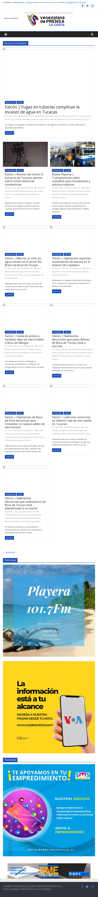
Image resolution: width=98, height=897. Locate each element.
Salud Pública (36, 521)
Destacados (10, 102)
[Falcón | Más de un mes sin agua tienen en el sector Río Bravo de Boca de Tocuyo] (25, 227)
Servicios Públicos (75, 119)
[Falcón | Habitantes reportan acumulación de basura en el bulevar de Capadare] (72, 227)
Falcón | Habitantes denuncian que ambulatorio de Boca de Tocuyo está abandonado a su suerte (25, 503)
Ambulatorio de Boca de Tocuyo (16, 515)
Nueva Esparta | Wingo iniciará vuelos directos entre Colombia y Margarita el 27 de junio (49, 2)
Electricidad (34, 437)
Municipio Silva (62, 119)
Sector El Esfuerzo (19, 194)
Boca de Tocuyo (17, 272)
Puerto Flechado (73, 434)
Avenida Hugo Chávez (46, 116)
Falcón (46, 119)
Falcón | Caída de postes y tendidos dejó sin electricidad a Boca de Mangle (24, 339)
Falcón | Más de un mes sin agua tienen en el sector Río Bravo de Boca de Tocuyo (23, 261)
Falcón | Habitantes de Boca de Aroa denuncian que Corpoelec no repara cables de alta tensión (25, 422)
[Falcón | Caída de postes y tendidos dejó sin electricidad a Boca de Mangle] (25, 305)
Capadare (55, 272)
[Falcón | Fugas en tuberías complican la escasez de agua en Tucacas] (49, 49)
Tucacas (86, 119)
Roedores (55, 275)
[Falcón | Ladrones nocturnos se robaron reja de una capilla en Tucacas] (72, 386)
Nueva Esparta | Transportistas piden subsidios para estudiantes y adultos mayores (71, 179)
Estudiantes (66, 194)
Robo (82, 434)
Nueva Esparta (76, 194)
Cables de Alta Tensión (17, 434)
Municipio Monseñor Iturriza (62, 356)
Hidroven (53, 119)
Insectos (85, 272)
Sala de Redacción (27, 116)
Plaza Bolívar (78, 356)
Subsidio (85, 194)
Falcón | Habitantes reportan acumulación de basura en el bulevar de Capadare (71, 261)
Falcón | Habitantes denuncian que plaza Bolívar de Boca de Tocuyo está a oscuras (71, 341)
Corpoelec (41, 188)
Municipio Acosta (37, 275)
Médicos (37, 518)
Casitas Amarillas (33, 434)
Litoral (20, 102)
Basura (88, 268)
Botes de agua (60, 116)
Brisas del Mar (71, 116)
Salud (28, 521)
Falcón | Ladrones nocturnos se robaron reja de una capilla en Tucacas (72, 420)
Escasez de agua (37, 119)
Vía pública (64, 275)
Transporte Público (59, 198)
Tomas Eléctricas (33, 194)
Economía (79, 191)
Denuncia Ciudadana (22, 119)
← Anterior (9, 552)
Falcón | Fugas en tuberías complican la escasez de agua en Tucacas (42, 109)
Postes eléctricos (24, 353)
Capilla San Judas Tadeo (69, 430)
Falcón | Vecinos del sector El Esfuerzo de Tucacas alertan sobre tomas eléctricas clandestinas (24, 179)
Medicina (30, 518)
